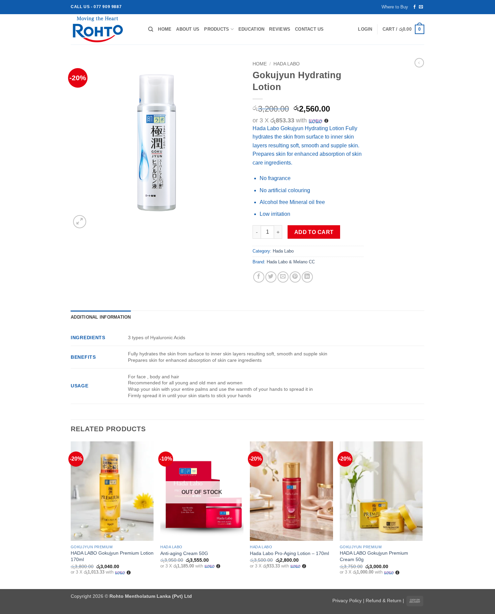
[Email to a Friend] (283, 277)
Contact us (309, 29)
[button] (365, 29)
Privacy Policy (347, 600)
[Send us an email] (421, 7)
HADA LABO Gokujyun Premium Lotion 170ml (112, 556)
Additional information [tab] (101, 317)
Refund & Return (383, 600)
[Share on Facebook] (258, 277)
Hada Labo (286, 63)
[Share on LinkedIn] (307, 277)
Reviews (279, 29)
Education (251, 29)
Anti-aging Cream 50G (184, 553)
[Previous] (71, 514)
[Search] (150, 29)
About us (187, 29)
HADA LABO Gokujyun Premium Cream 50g (374, 556)
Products (216, 29)
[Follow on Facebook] (414, 7)
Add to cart (314, 232)
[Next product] (419, 62)
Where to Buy (395, 6)
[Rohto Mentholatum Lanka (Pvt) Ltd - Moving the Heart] (104, 29)
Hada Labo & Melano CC (291, 261)
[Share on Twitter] (270, 277)
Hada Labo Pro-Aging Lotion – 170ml (289, 553)
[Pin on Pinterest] (295, 277)
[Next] (422, 514)
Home (164, 29)
